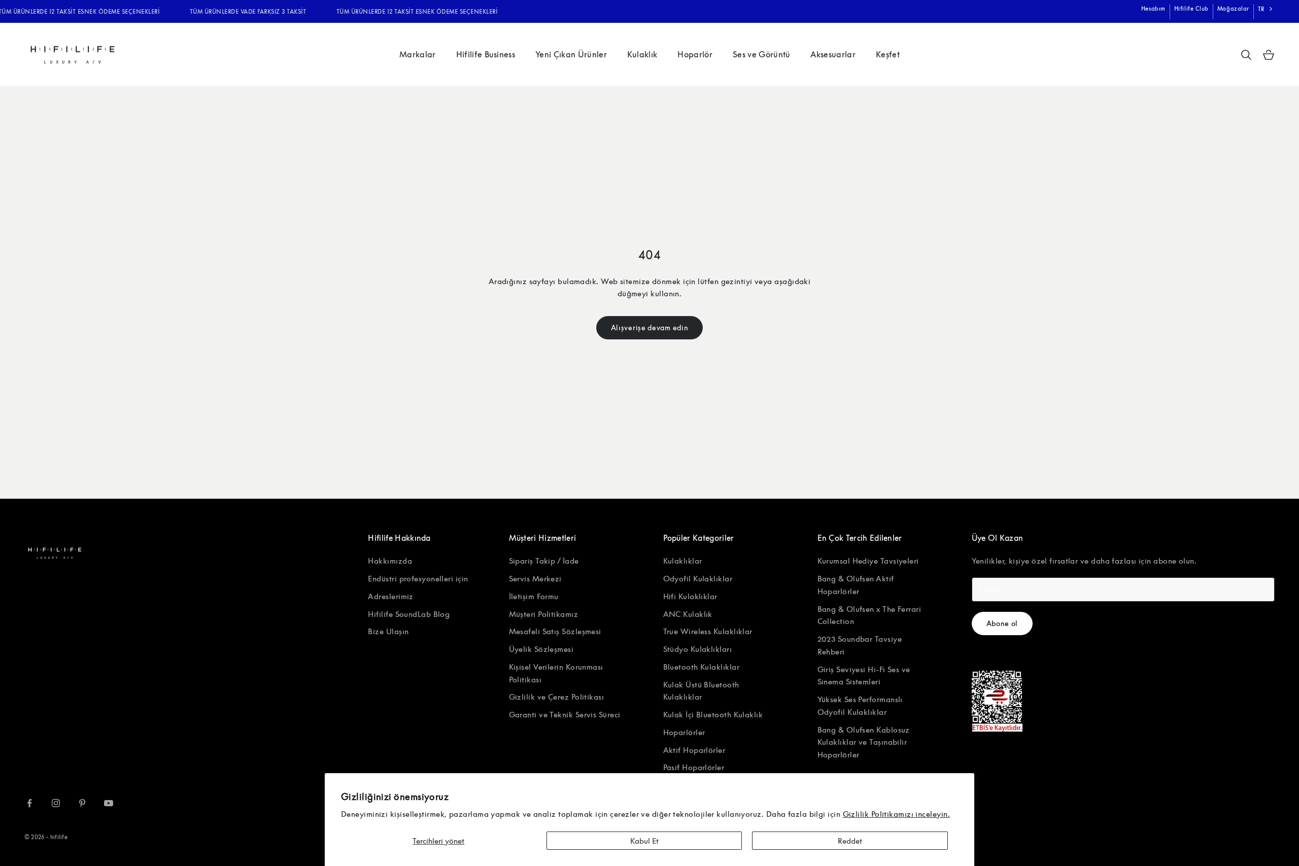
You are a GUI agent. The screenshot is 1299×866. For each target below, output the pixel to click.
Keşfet (888, 54)
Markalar (417, 54)
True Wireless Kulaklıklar (708, 631)
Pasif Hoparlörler (694, 767)
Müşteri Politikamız (543, 613)
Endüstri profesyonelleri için (418, 578)
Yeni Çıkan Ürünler (571, 54)
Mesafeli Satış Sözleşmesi (555, 631)
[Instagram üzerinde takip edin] (56, 803)
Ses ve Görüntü (761, 54)
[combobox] (1266, 9)
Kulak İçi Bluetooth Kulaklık (713, 714)
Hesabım (1153, 8)
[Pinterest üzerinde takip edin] (82, 803)
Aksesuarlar (833, 54)
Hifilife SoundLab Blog (409, 613)
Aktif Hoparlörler (694, 749)
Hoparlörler (684, 732)
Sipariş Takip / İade (544, 560)
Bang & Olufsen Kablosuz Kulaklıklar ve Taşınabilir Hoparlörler (863, 742)
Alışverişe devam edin (650, 327)
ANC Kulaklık (687, 613)
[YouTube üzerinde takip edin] (109, 803)
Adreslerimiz (390, 596)
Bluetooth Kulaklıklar (701, 666)
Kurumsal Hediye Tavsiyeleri (868, 560)
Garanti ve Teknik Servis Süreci (565, 714)
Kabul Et (644, 840)
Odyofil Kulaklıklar (698, 578)
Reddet (850, 840)
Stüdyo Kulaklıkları (697, 648)
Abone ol (1002, 623)
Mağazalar (1233, 8)
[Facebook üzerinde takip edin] (29, 803)
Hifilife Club (1191, 8)
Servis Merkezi (535, 578)
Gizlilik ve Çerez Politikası (556, 696)
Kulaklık (642, 54)
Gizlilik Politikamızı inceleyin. (896, 813)
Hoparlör (694, 54)
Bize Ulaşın (388, 631)
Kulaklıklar (682, 560)
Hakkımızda (390, 560)
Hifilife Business (485, 54)
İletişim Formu (534, 596)
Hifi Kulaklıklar (690, 596)
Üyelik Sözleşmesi (541, 648)
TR (1261, 9)
